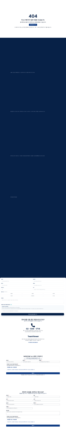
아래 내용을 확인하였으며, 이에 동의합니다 (13, 365)
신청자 (24, 360)
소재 (33, 287)
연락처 (2, 283)
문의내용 (7, 410)
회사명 (2, 279)
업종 (34, 395)
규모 (7, 399)
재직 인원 (2, 287)
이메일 (34, 283)
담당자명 (34, 279)
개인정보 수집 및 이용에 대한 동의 (12, 364)
